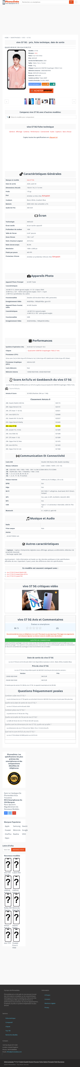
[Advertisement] (40, 20)
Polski (56, 1062)
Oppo (7, 838)
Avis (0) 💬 (45, 84)
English (21, 1062)
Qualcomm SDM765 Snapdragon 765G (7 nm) (43, 351)
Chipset (8, 1026)
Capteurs (58, 132)
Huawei (8, 830)
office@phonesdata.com (14, 1052)
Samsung (16, 826)
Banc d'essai (67, 132)
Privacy (47, 1007)
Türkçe (41, 1062)
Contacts (47, 999)
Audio (52, 132)
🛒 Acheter (37, 90)
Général (12, 132)
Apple (7, 826)
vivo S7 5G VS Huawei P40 (14, 576)
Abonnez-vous (18, 850)
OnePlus (8, 834)
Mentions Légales (50, 1003)
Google (25, 830)
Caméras (26, 132)
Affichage (19, 132)
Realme (16, 834)
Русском (36, 1062)
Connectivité (45, 132)
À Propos (47, 995)
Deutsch (31, 1062)
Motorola (16, 830)
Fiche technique (10, 1018)
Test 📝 (52, 84)
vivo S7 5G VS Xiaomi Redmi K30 (16, 572)
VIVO (24, 834)
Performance (35, 132)
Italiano (45, 1062)
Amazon (46, 195)
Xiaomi (24, 826)
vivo (36, 53)
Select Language (9, 1062)
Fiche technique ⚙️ (35, 84)
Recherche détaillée (12, 1035)
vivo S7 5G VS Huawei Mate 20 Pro (17, 574)
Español (26, 1062)
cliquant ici (53, 137)
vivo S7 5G (30, 180)
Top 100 (8, 1031)
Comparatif (9, 1022)
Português (51, 1062)
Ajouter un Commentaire (40, 640)
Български (61, 1062)
